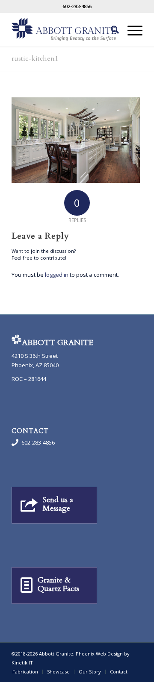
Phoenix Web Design (99, 653)
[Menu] (130, 29)
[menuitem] (110, 29)
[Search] (110, 29)
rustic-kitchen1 (35, 58)
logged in (56, 274)
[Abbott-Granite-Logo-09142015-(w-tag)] (64, 29)
